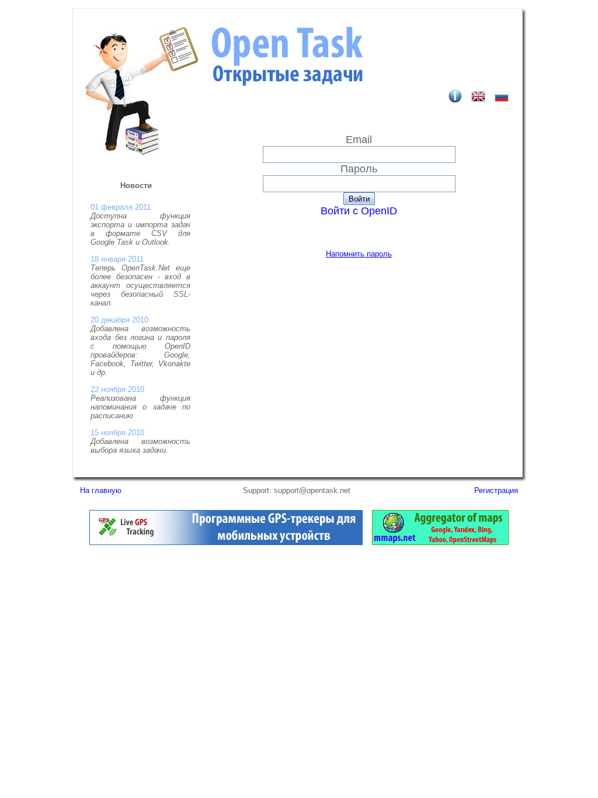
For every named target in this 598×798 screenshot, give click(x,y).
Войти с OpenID (359, 211)
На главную (100, 490)
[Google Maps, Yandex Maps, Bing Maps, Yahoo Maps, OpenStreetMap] (440, 542)
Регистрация (496, 490)
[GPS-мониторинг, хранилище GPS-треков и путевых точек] (226, 542)
